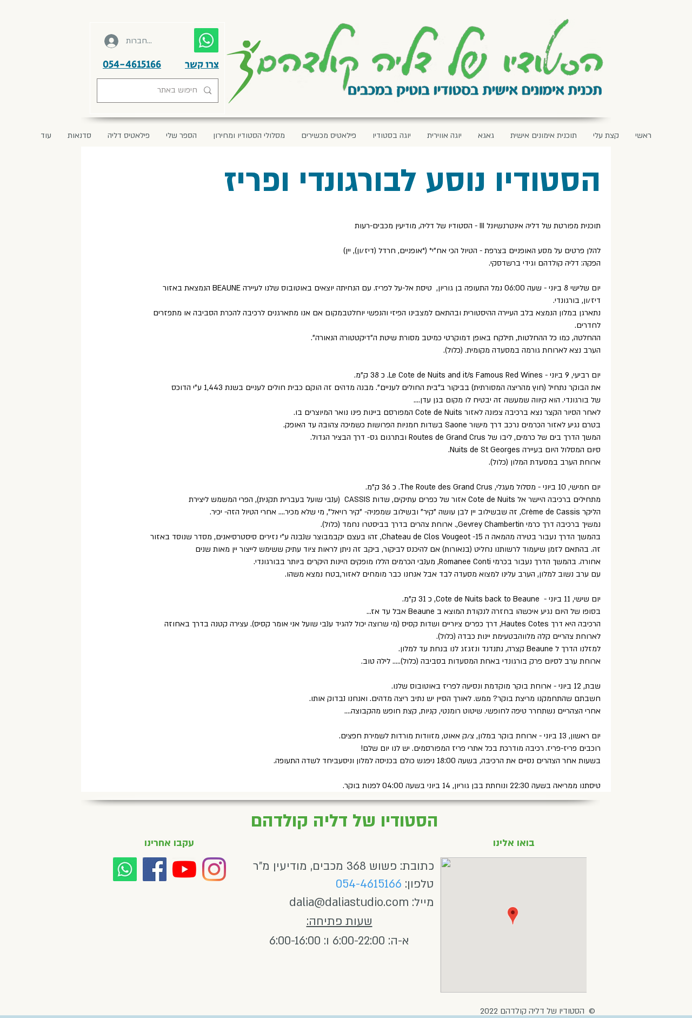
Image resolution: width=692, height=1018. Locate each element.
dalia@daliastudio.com (349, 902)
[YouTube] (184, 869)
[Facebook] (155, 869)
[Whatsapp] (125, 869)
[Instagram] (214, 869)
